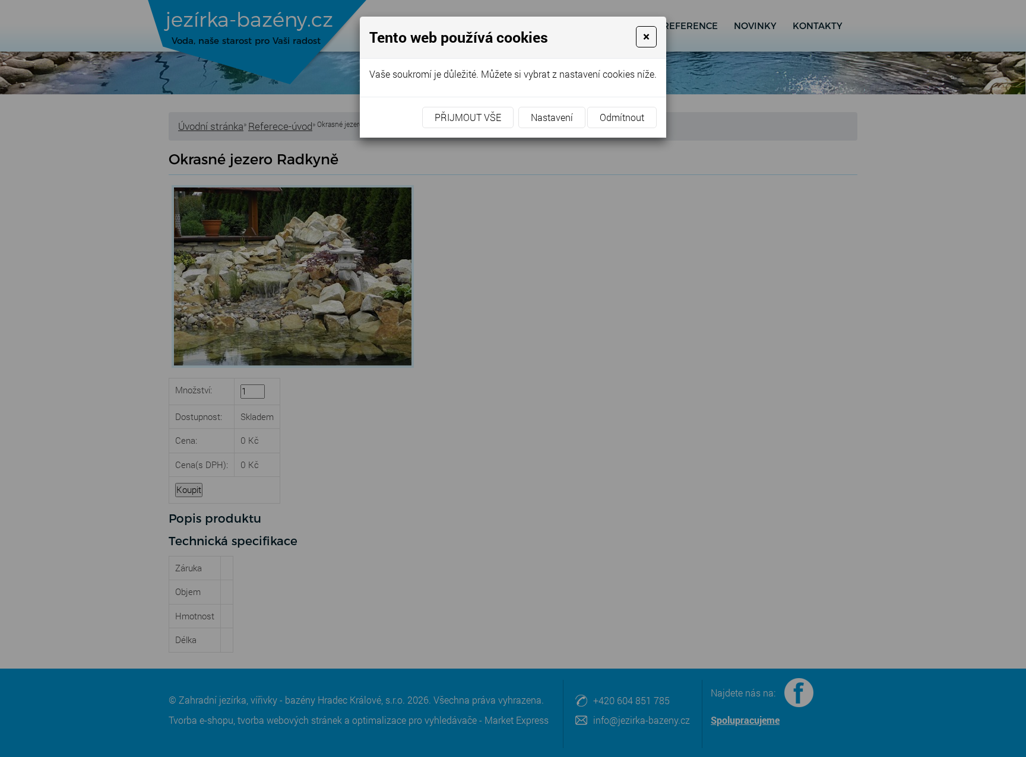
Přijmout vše (468, 117)
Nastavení (552, 117)
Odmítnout (622, 117)
